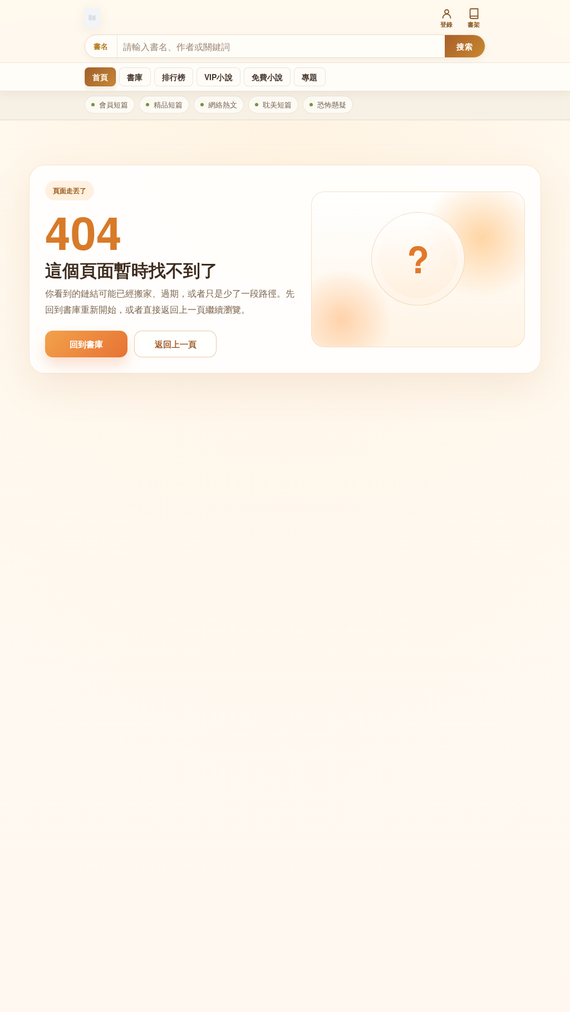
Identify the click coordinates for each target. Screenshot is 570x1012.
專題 (309, 76)
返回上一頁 (175, 344)
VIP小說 (218, 76)
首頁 (100, 76)
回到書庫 (86, 344)
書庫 (134, 76)
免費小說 (267, 76)
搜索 (464, 46)
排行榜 (173, 76)
